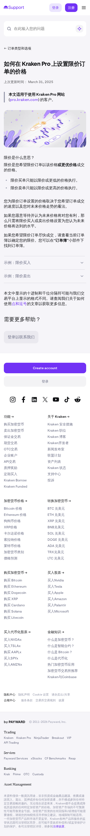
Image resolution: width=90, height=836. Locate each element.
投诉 (51, 480)
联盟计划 (54, 455)
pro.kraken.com (24, 99)
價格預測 (10, 558)
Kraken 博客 (57, 437)
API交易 (10, 461)
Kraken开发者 (58, 443)
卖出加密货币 (14, 430)
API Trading (11, 743)
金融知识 (56, 632)
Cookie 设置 (41, 695)
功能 (9, 416)
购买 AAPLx (12, 652)
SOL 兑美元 (56, 533)
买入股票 (56, 572)
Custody (38, 774)
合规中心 (9, 700)
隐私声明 (24, 695)
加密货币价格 (15, 501)
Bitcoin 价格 (13, 508)
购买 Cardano (14, 605)
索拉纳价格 (12, 539)
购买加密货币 (14, 424)
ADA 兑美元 (56, 546)
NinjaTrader (41, 738)
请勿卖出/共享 (61, 695)
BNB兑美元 (56, 527)
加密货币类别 (14, 552)
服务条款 (27, 700)
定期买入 (10, 474)
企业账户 (10, 455)
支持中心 (54, 474)
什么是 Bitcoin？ (60, 652)
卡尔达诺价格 (14, 533)
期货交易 (10, 443)
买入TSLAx (12, 646)
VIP (69, 738)
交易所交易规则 (46, 700)
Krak (7, 774)
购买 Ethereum (15, 586)
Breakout (58, 738)
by (14, 722)
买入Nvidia (56, 580)
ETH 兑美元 (56, 515)
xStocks (36, 758)
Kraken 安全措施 (60, 424)
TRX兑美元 (56, 552)
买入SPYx (11, 658)
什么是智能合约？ (61, 646)
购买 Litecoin (14, 617)
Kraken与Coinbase (62, 677)
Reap (72, 758)
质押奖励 (10, 468)
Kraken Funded (15, 486)
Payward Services (16, 758)
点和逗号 (19, 303)
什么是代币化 (58, 658)
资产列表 (54, 461)
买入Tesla (55, 586)
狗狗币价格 (12, 521)
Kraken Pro (23, 738)
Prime (17, 774)
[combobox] (43, 29)
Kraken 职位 (57, 430)
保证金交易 (12, 437)
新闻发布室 (56, 449)
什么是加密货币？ (61, 639)
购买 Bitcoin (13, 580)
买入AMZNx (13, 664)
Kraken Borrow (15, 480)
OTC (27, 774)
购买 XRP (11, 599)
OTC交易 (11, 449)
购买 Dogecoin (15, 593)
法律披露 (58, 826)
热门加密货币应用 (61, 664)
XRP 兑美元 (56, 521)
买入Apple (55, 593)
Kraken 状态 (57, 468)
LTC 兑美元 (56, 558)
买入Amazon (57, 599)
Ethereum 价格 (15, 515)
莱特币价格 (12, 546)
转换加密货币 (59, 501)
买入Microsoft (58, 611)
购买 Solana (13, 611)
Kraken (8, 738)
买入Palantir (57, 605)
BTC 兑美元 (56, 508)
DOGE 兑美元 (58, 539)
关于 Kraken (58, 416)
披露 (61, 700)
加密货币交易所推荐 (63, 671)
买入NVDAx (13, 639)
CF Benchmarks (55, 758)
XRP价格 (10, 527)
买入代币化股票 (17, 632)
